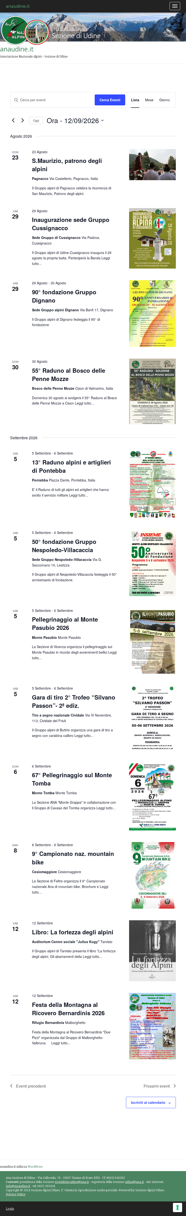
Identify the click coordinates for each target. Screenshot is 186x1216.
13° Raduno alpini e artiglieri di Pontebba (71, 466)
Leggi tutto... (84, 403)
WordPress (35, 1166)
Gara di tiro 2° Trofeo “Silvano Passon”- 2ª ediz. (73, 701)
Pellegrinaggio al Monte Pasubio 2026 (65, 623)
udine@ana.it (134, 1182)
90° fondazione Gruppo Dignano (64, 296)
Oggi (36, 120)
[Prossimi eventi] (22, 120)
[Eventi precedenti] (13, 120)
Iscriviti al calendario (148, 1102)
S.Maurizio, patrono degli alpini (67, 164)
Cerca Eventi (110, 99)
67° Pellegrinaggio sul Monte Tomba (72, 779)
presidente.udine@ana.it (72, 1182)
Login (10, 1208)
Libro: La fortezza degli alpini (72, 932)
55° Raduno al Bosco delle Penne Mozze (68, 374)
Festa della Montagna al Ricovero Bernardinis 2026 (68, 1008)
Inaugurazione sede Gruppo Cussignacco (70, 223)
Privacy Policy (15, 1194)
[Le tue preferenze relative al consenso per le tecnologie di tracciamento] (177, 1207)
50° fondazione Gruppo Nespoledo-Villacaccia (64, 545)
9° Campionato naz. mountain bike (73, 857)
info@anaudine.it (18, 1186)
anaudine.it (18, 6)
